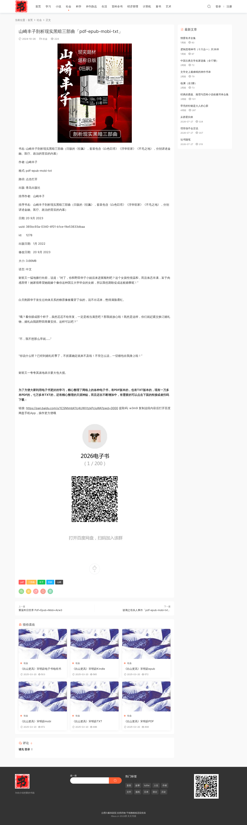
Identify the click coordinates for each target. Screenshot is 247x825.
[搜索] (209, 6)
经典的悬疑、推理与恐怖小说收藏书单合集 (204, 94)
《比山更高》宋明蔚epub (139, 668)
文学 (129, 792)
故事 (137, 785)
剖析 (50, 582)
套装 (129, 785)
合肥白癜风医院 (108, 812)
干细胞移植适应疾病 (136, 812)
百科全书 (117, 6)
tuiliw (147, 785)
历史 (163, 792)
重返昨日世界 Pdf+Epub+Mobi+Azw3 (40, 610)
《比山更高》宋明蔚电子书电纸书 (40, 668)
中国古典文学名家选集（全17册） (199, 60)
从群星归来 (186, 116)
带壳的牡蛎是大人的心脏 (194, 105)
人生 (156, 785)
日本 (146, 792)
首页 (38, 6)
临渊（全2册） (188, 83)
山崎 (59, 582)
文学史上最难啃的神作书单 (195, 71)
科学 (78, 6)
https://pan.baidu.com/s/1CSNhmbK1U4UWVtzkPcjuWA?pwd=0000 (72, 408)
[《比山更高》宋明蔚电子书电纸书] (43, 644)
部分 (155, 792)
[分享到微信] (21, 591)
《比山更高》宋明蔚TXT (87, 721)
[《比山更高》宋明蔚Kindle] (95, 644)
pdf (22, 582)
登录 (27, 749)
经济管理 (132, 6)
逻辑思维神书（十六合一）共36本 (199, 49)
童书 (158, 6)
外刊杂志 (91, 6)
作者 (165, 785)
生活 (104, 6)
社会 (68, 6)
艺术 (168, 6)
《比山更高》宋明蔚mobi (35, 721)
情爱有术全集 (188, 38)
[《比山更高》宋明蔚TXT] (95, 696)
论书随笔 (185, 139)
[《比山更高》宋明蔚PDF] (146, 696)
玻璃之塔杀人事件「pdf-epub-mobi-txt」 (147, 610)
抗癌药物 (121, 812)
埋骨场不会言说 (189, 128)
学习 (48, 6)
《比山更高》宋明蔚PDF (139, 721)
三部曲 (31, 582)
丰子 (41, 582)
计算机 (147, 6)
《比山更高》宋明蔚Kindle (88, 668)
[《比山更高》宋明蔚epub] (146, 644)
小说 (58, 6)
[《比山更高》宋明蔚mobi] (43, 696)
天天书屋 (21, 6)
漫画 (137, 792)
